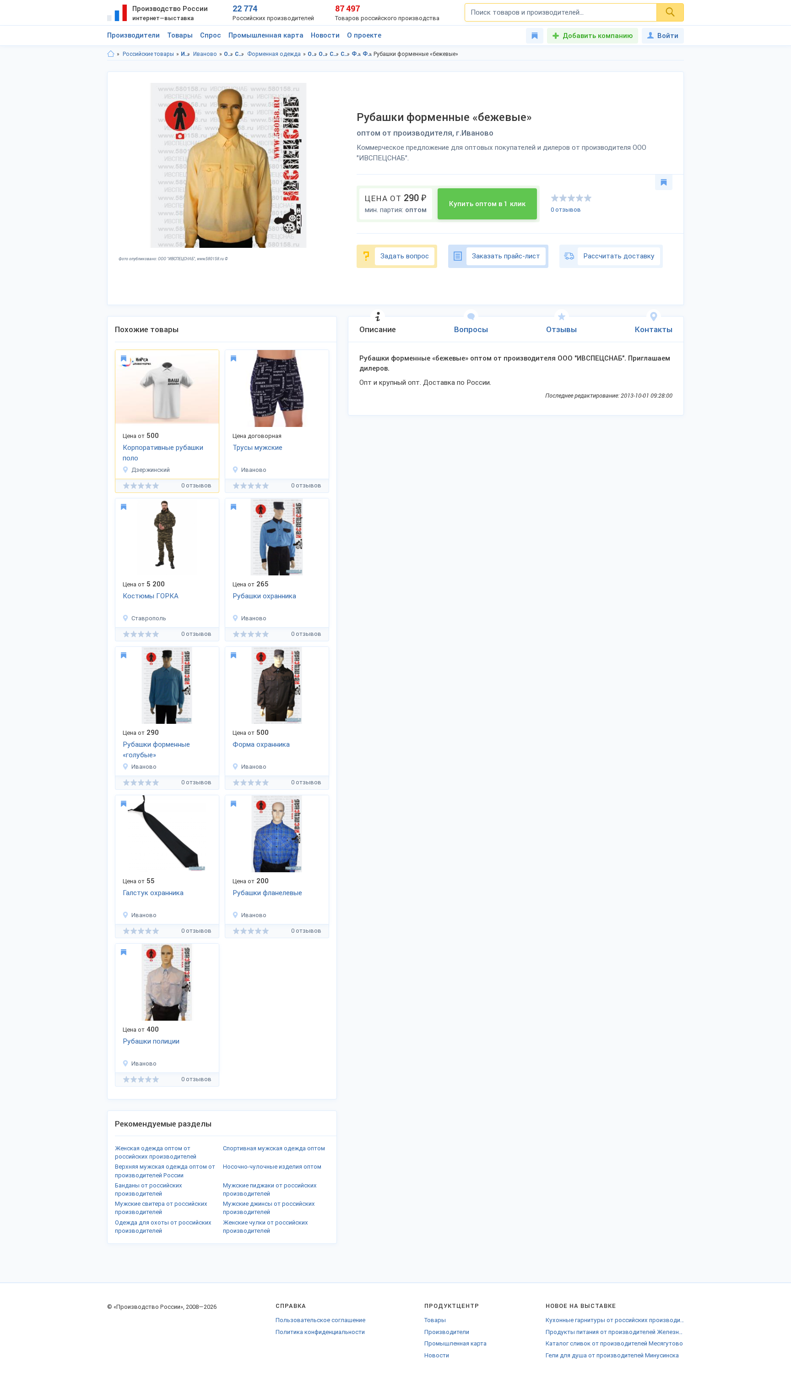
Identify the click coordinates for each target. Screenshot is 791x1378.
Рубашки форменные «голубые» (156, 749)
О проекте (364, 35)
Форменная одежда (274, 54)
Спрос (210, 35)
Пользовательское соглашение (320, 1320)
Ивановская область (185, 54)
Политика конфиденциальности (320, 1332)
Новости (325, 35)
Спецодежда (239, 54)
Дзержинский (150, 469)
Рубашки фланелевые (267, 893)
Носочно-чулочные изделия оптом (272, 1166)
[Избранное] (534, 36)
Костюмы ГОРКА (151, 596)
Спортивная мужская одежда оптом (274, 1148)
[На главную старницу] (110, 54)
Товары (180, 35)
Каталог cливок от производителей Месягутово (614, 1343)
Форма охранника (261, 744)
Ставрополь (148, 618)
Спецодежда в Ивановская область (334, 54)
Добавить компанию (598, 36)
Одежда (228, 54)
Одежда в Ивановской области (312, 54)
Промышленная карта (265, 35)
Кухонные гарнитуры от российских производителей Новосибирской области (615, 1320)
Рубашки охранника (264, 596)
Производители (133, 35)
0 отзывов (566, 209)
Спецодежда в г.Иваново (345, 54)
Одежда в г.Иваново (323, 54)
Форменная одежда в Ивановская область (356, 54)
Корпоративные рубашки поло (163, 452)
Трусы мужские (257, 447)
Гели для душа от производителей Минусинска (612, 1355)
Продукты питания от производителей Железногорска (615, 1332)
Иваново (205, 54)
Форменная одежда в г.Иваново (367, 54)
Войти (667, 36)
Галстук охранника (153, 893)
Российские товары (148, 54)
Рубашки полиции (151, 1041)
